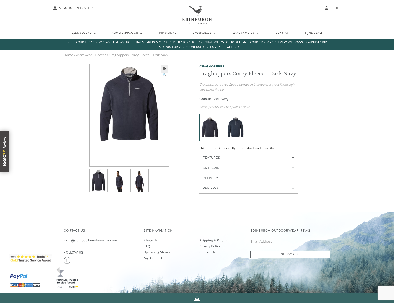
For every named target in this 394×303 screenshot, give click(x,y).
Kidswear (167, 33)
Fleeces (100, 55)
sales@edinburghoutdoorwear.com (90, 240)
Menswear (84, 55)
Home (68, 55)
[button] (164, 69)
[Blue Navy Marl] (235, 127)
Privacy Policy (210, 246)
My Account (153, 258)
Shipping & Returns (213, 240)
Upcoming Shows (157, 252)
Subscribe (290, 254)
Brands (282, 33)
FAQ (147, 246)
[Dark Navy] (209, 127)
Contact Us (207, 252)
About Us (151, 240)
